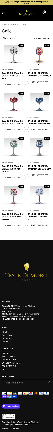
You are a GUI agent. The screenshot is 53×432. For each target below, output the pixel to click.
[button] (3, 12)
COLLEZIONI (7, 335)
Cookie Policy (9, 417)
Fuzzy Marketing (21, 425)
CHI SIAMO (6, 338)
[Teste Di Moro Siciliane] (26, 13)
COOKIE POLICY (9, 360)
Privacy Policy (9, 415)
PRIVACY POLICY (9, 356)
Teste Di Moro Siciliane (28, 422)
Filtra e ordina (9, 38)
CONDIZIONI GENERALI (12, 363)
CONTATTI (6, 341)
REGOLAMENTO (9, 366)
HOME (4, 332)
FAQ (3, 369)
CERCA (5, 353)
